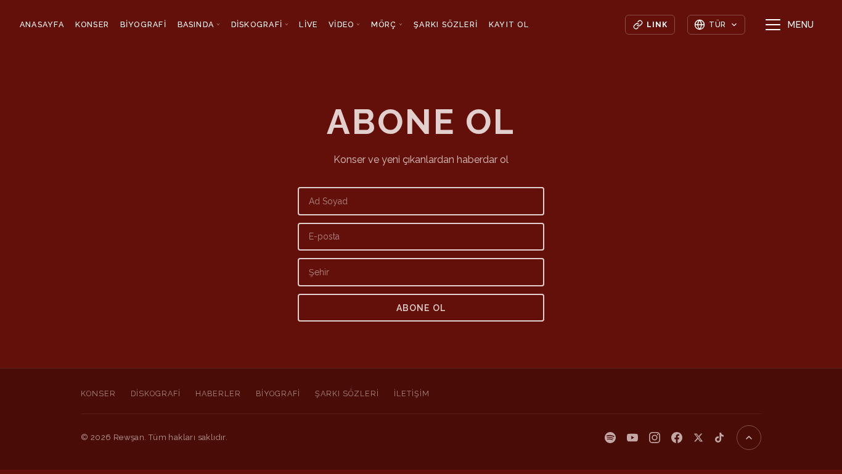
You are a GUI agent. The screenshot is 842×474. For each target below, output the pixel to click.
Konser (98, 393)
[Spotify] (610, 437)
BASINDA (199, 24)
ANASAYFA (42, 24)
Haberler (218, 393)
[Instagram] (654, 437)
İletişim (412, 393)
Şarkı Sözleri (347, 393)
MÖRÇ (387, 24)
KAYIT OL (509, 24)
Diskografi (156, 393)
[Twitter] (698, 438)
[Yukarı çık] (749, 437)
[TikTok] (719, 437)
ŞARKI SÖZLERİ (446, 24)
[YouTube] (632, 437)
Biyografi (278, 393)
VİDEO (344, 24)
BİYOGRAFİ (143, 24)
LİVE (308, 24)
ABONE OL (421, 308)
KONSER (92, 24)
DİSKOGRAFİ (259, 24)
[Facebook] (676, 437)
